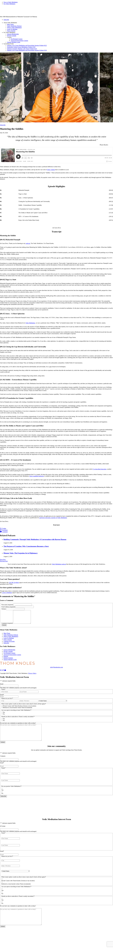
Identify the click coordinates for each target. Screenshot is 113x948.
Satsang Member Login (13, 42)
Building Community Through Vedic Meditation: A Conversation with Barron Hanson (35, 539)
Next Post (2, 559)
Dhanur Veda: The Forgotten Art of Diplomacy (21, 553)
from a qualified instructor (36, 476)
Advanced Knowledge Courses (19, 40)
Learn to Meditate (7, 592)
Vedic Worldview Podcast (14, 26)
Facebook (5, 530)
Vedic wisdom (51, 169)
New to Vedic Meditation (11, 2)
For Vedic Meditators (9, 4)
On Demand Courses (9, 653)
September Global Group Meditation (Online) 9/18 (21, 47)
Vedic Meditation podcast (59, 564)
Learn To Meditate (12, 29)
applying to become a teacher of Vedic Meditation (53, 517)
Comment (5, 531)
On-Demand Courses (16, 39)
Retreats (6, 656)
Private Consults (11, 35)
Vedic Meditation (30, 323)
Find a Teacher (11, 31)
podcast (28, 243)
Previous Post (4, 561)
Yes (4, 712)
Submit (4, 625)
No (4, 714)
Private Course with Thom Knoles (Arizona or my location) (19, 706)
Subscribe (6, 19)
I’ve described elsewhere (99, 469)
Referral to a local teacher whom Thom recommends (17, 707)
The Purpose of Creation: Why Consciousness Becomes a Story (26, 546)
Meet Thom (10, 24)
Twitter (4, 528)
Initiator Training (8, 658)
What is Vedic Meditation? (14, 27)
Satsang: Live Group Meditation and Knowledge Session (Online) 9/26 (27, 50)
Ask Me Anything (14, 582)
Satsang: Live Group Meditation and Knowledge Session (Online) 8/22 (27, 45)
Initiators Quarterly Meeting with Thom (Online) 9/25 (22, 48)
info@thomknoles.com (56, 667)
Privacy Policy (32, 673)
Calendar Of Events (9, 641)
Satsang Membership (13, 34)
